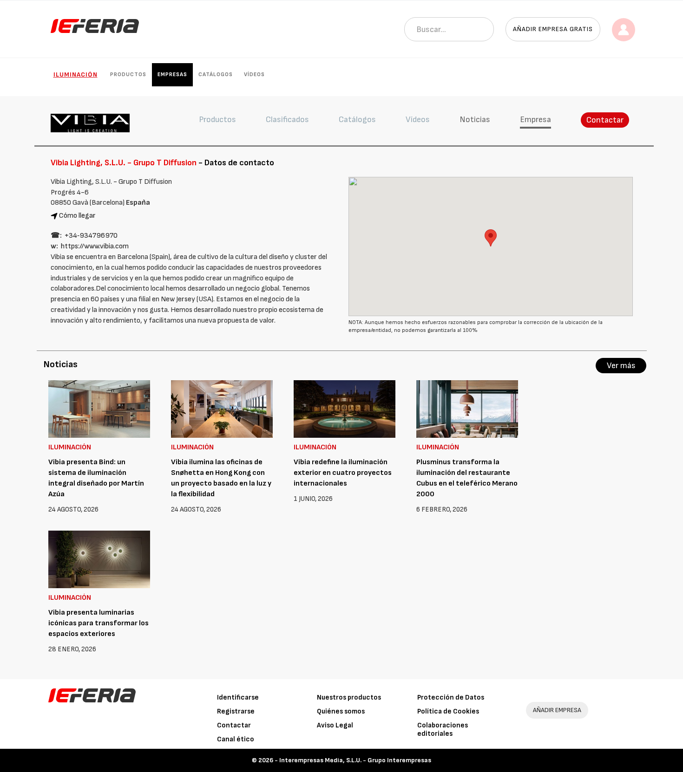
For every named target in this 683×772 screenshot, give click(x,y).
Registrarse (236, 711)
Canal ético (235, 739)
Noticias (475, 119)
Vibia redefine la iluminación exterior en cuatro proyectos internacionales (343, 473)
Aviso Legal (335, 725)
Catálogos (215, 74)
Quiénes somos (341, 711)
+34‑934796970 (91, 235)
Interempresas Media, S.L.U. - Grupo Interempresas (355, 760)
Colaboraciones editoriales (442, 729)
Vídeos (254, 74)
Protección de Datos (450, 697)
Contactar (605, 120)
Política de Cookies (448, 711)
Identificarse (238, 697)
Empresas (172, 74)
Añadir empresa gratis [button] (553, 29)
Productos (128, 74)
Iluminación (75, 74)
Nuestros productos (349, 697)
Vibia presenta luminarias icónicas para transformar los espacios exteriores (98, 623)
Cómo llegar (77, 215)
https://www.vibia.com (95, 246)
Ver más (621, 365)
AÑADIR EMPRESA (557, 710)
